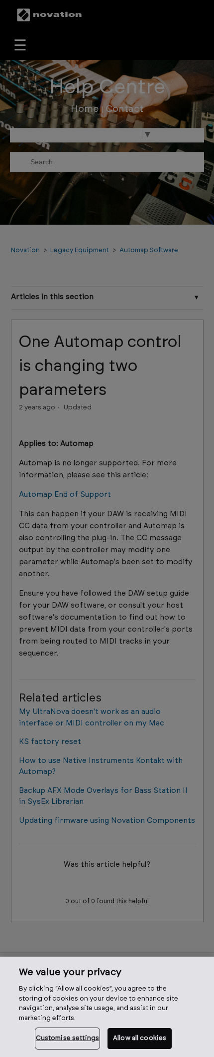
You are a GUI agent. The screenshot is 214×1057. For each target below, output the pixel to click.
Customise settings (67, 1038)
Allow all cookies (139, 1038)
